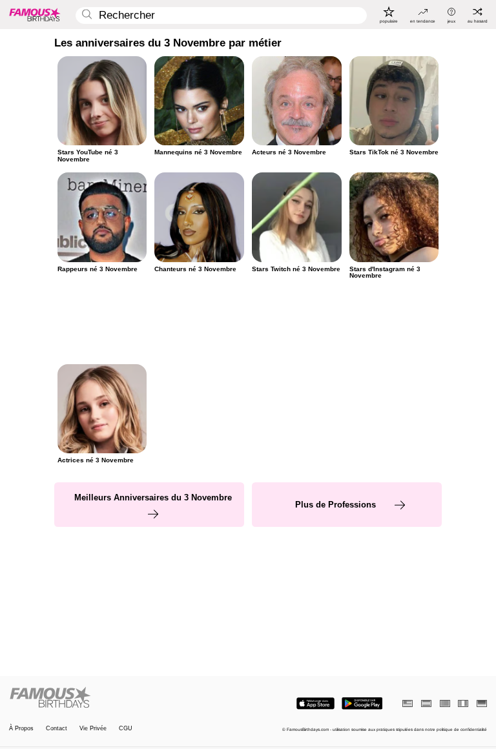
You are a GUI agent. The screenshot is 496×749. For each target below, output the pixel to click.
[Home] (126, 698)
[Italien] (463, 703)
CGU (125, 729)
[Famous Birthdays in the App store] (315, 703)
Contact (56, 729)
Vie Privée (93, 729)
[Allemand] (482, 703)
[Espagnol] (426, 703)
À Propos (21, 729)
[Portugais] (445, 703)
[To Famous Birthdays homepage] (34, 14)
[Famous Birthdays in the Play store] (362, 703)
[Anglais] (407, 703)
